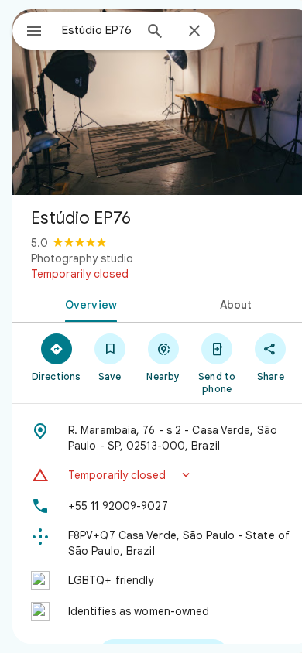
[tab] (87, 303)
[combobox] (97, 30)
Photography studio (82, 258)
